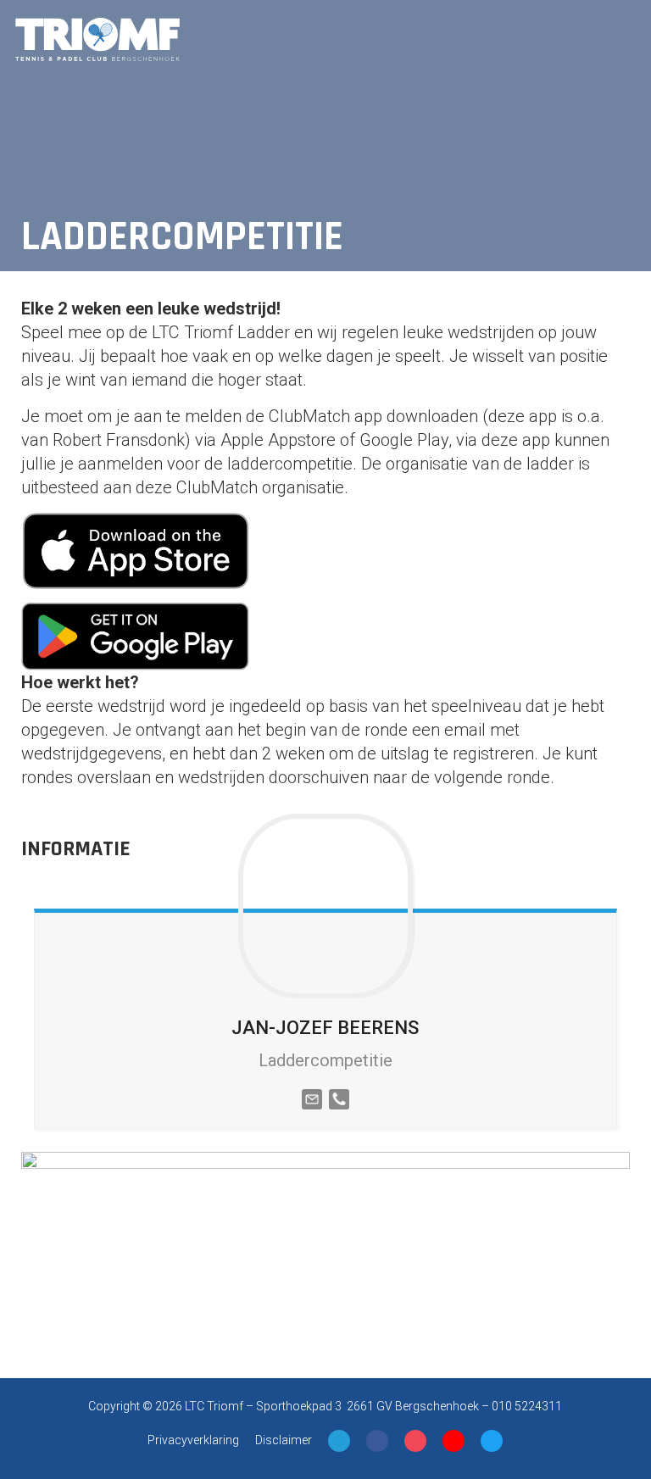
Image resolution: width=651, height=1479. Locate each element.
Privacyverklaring (193, 1440)
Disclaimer (283, 1440)
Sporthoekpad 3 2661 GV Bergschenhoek (367, 1406)
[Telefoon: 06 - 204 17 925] (339, 1097)
